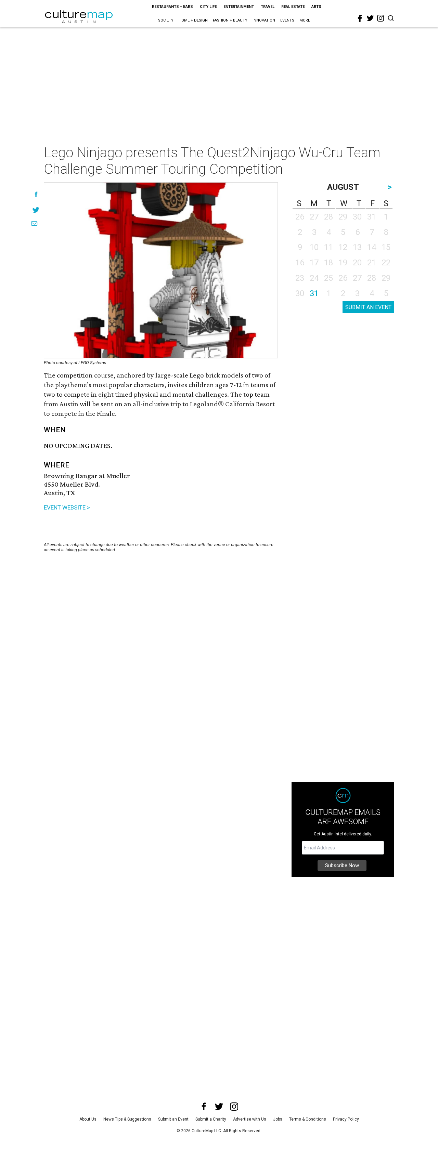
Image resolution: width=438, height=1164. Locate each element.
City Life (208, 6)
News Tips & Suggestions (127, 1119)
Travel (267, 6)
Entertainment (238, 6)
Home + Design (193, 20)
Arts (316, 6)
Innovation (264, 20)
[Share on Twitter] (36, 210)
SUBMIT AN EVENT (368, 307)
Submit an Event (173, 1119)
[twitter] (370, 18)
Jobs (277, 1119)
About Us (87, 1119)
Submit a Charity (210, 1119)
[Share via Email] (34, 223)
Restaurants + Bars (172, 6)
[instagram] (380, 18)
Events (287, 20)
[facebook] (360, 18)
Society (165, 20)
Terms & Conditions (307, 1119)
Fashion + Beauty (230, 20)
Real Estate (293, 6)
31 (314, 293)
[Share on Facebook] (36, 194)
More (304, 20)
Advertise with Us (249, 1119)
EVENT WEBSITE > (67, 507)
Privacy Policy (346, 1119)
